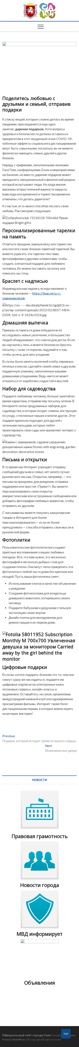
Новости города (39, 884)
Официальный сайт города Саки (26, 1035)
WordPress (19, 1039)
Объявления (39, 982)
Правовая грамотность (40, 836)
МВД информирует (40, 933)
